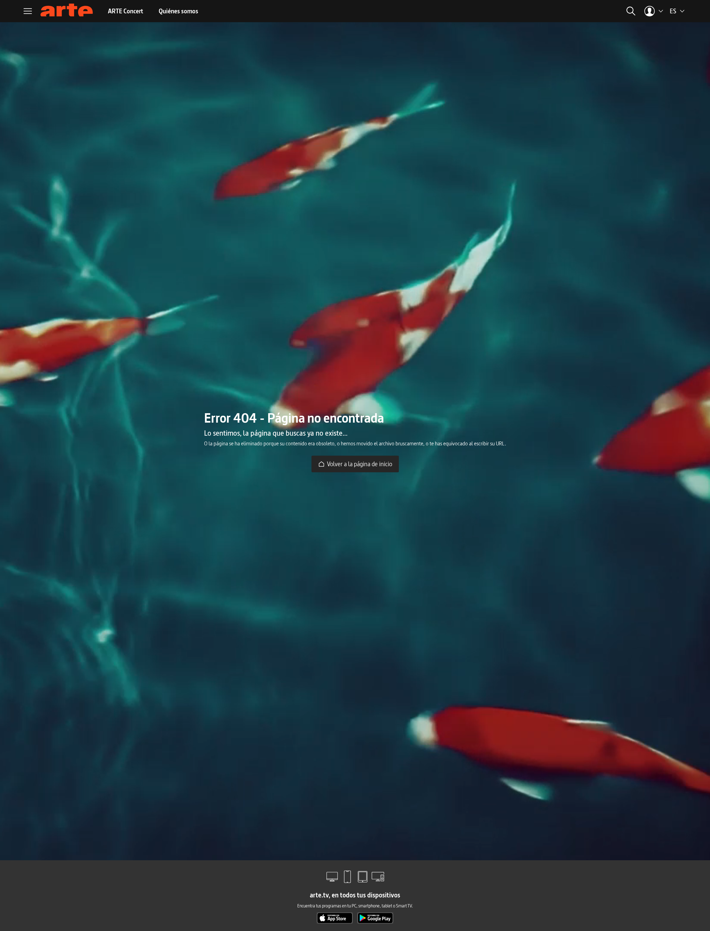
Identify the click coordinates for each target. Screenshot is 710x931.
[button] (573, 11)
